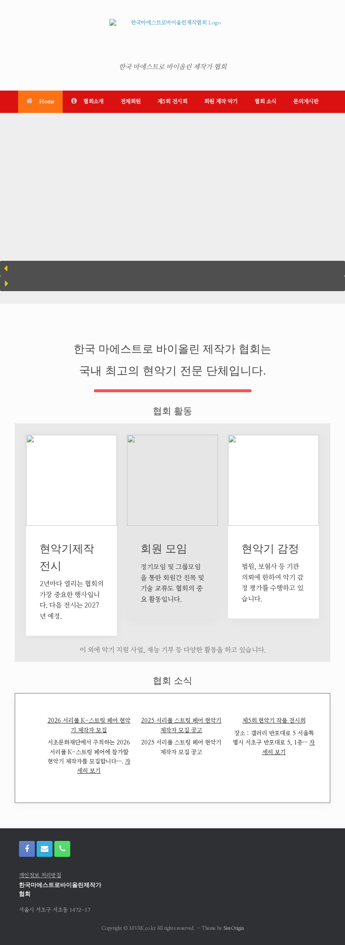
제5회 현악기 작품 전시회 (273, 721)
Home (46, 101)
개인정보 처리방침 (40, 875)
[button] (172, 268)
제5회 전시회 (172, 101)
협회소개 (93, 101)
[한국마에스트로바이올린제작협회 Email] (45, 849)
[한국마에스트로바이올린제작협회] (172, 38)
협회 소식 (265, 101)
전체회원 (130, 101)
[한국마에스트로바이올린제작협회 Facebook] (27, 849)
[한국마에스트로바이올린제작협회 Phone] (62, 849)
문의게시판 (305, 101)
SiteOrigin (233, 928)
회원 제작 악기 (221, 101)
